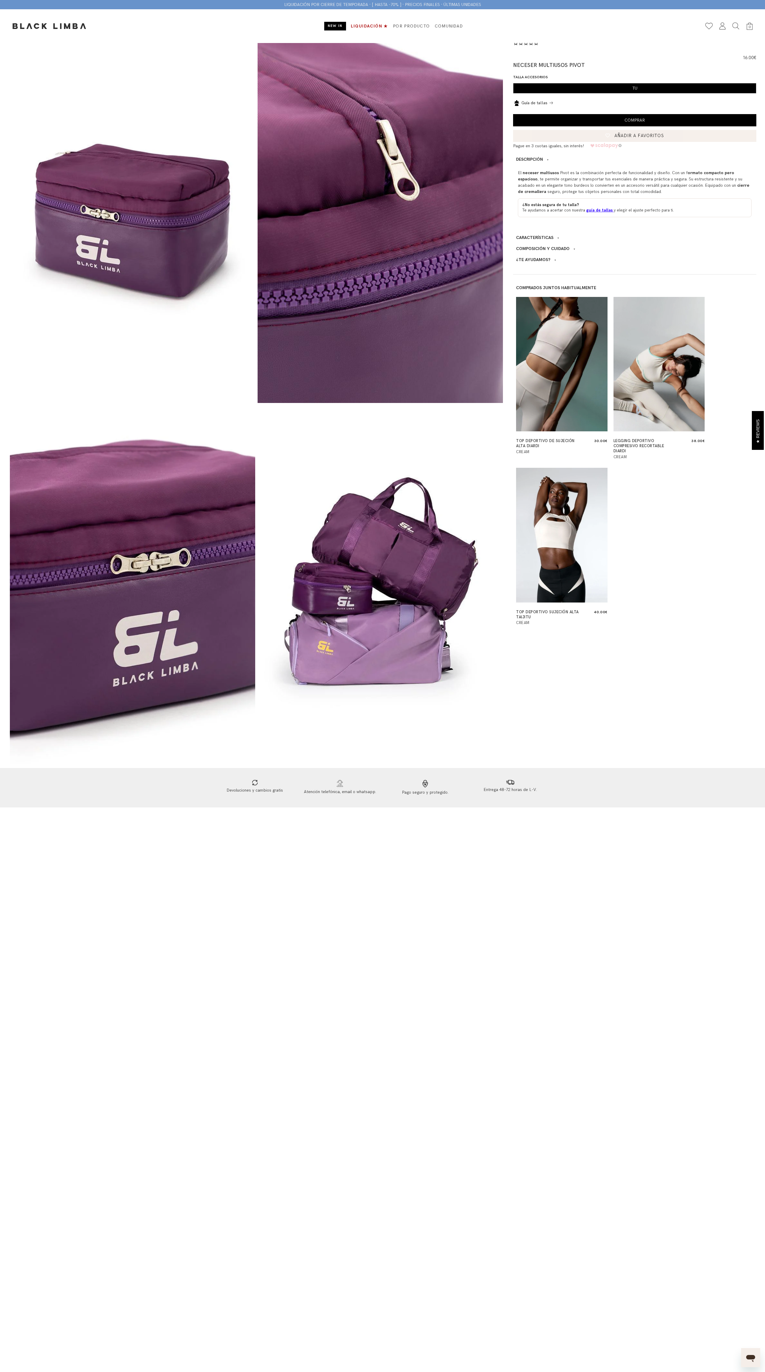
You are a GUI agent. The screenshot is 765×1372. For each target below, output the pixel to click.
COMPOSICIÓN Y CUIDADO (546, 248)
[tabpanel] (132, 222)
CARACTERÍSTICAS (537, 237)
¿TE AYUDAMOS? (536, 259)
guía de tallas (600, 210)
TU (634, 88)
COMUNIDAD (449, 26)
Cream (523, 452)
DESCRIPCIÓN (532, 159)
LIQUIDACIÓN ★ (369, 26)
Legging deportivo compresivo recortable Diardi (638, 446)
